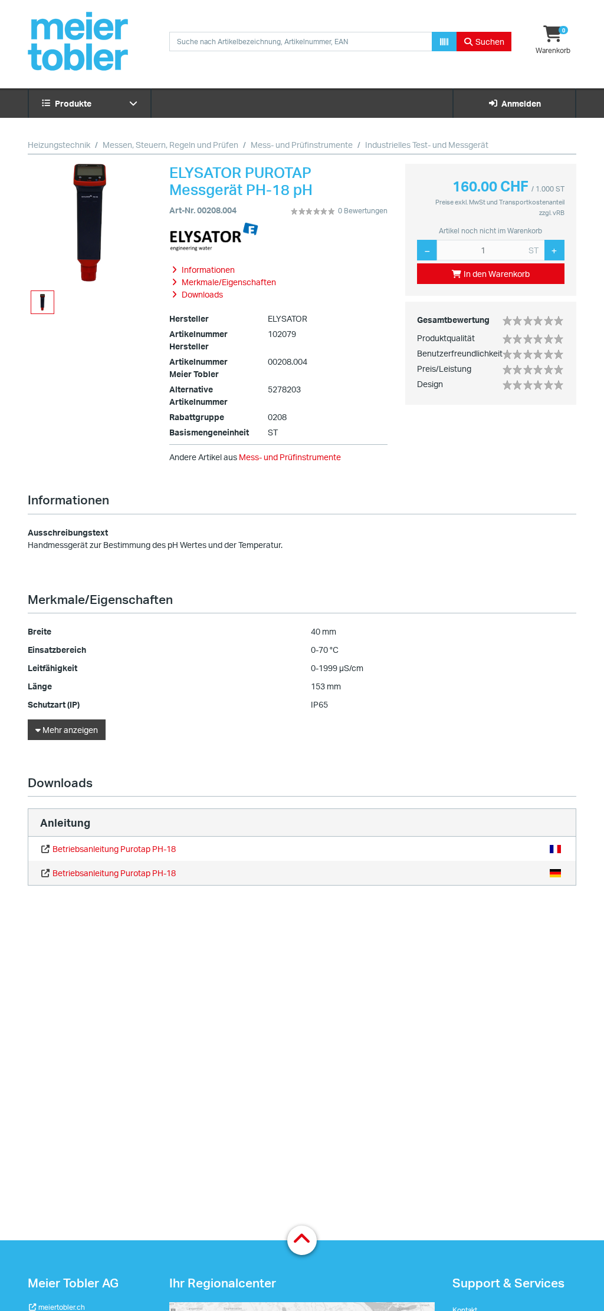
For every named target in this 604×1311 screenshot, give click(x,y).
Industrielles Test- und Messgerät (426, 145)
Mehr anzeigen (69, 730)
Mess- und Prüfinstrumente (302, 145)
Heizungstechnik (59, 145)
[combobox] (300, 41)
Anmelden (519, 103)
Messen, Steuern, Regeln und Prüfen (170, 145)
